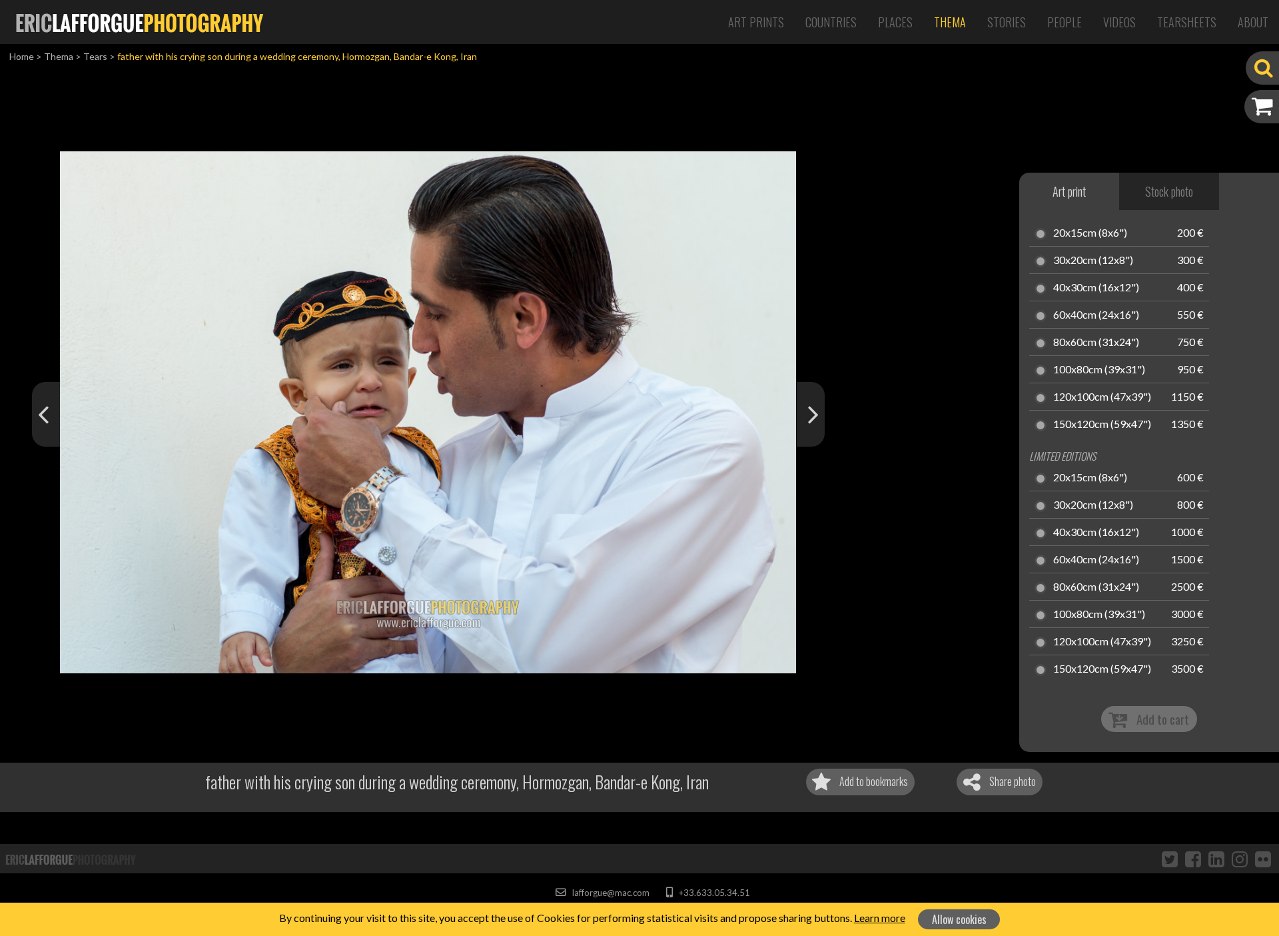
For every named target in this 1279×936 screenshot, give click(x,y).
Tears (95, 56)
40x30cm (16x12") (1096, 288)
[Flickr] (1263, 858)
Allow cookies (959, 919)
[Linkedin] (1216, 858)
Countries (831, 22)
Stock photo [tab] (1169, 191)
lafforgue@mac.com (609, 892)
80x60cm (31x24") (1096, 342)
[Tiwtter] (1170, 858)
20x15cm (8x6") (1090, 233)
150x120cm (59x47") (1102, 424)
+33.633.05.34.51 (713, 892)
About (1253, 22)
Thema (950, 22)
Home (21, 56)
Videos (1119, 22)
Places (895, 22)
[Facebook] (1193, 858)
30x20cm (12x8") (1093, 260)
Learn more (879, 917)
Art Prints (756, 22)
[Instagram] (1240, 858)
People (1064, 22)
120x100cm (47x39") (1102, 397)
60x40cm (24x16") (1096, 315)
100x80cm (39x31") (1099, 370)
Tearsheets (1186, 22)
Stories (1006, 22)
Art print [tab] (1069, 191)
